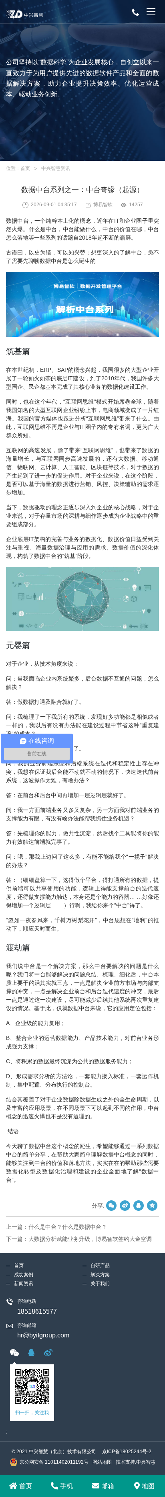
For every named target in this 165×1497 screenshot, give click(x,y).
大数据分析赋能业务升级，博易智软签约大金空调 (90, 1239)
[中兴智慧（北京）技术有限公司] (52, 12)
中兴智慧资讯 (55, 168)
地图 (148, 1486)
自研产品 (100, 1265)
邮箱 (107, 1486)
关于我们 (100, 1283)
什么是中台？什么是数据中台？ (67, 1227)
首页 (25, 168)
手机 (66, 1486)
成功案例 (23, 1275)
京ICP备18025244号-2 (126, 1451)
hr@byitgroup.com (43, 1335)
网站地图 (102, 1462)
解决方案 (100, 1275)
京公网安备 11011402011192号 (54, 1462)
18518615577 (37, 1311)
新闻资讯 (23, 1283)
